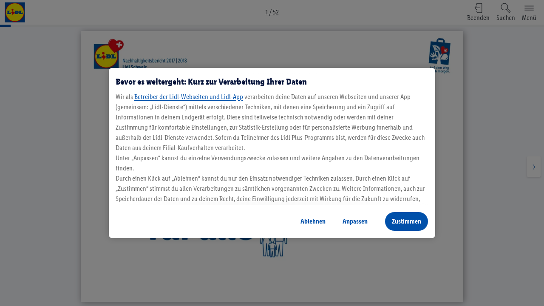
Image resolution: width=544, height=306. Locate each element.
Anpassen (355, 221)
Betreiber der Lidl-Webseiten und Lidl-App (188, 97)
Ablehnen (313, 221)
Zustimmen (406, 221)
